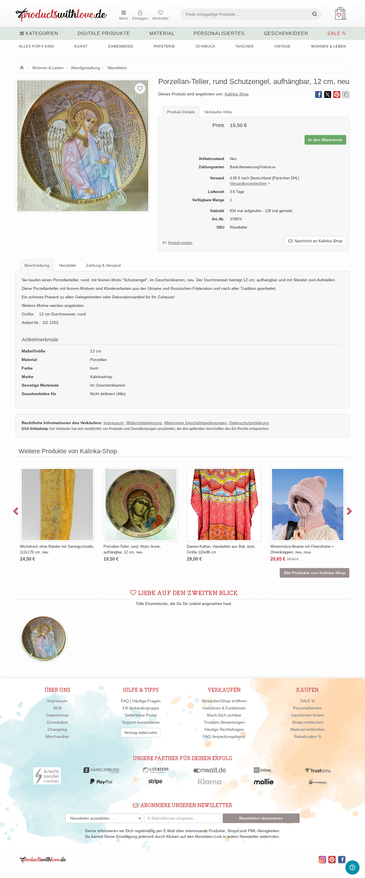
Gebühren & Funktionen (224, 708)
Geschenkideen (286, 33)
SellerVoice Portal (141, 715)
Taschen (245, 46)
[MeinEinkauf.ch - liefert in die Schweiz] (318, 783)
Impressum (57, 701)
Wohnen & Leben (328, 46)
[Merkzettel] (140, 88)
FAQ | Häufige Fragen (141, 701)
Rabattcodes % (307, 736)
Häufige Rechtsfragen (224, 729)
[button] (248, 183)
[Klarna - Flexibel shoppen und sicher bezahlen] (210, 783)
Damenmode (120, 46)
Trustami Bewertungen (224, 722)
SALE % (336, 33)
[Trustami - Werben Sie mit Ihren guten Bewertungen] (318, 771)
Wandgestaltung (85, 67)
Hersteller (67, 265)
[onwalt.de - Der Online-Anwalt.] (209, 771)
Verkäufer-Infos (218, 112)
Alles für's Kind (36, 46)
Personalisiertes (219, 33)
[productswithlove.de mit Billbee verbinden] (263, 771)
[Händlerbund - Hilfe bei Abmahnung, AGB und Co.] (101, 771)
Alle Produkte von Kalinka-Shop (314, 573)
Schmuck (205, 46)
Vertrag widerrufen (140, 732)
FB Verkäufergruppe (141, 708)
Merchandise (57, 736)
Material (162, 33)
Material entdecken (307, 729)
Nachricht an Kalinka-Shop (317, 241)
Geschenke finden (307, 715)
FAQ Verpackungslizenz (224, 736)
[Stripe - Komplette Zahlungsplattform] (155, 783)
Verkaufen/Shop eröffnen (224, 701)
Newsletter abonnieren (261, 818)
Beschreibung (37, 265)
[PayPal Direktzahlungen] (101, 783)
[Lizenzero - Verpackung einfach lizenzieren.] (155, 771)
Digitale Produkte (104, 33)
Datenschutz (57, 715)
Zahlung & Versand (103, 265)
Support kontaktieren (141, 722)
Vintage (282, 46)
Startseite (22, 67)
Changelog (57, 729)
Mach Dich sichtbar (224, 715)
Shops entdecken (307, 722)
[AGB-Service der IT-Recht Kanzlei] (47, 777)
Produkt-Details (181, 112)
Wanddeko (117, 67)
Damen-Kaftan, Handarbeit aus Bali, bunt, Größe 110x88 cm (221, 549)
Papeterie (164, 46)
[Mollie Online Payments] (263, 783)
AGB (57, 708)
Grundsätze (57, 722)
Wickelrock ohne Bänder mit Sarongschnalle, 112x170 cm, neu (57, 549)
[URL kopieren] (345, 94)
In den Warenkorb (325, 140)
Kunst (81, 46)
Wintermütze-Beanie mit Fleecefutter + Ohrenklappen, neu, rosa (302, 549)
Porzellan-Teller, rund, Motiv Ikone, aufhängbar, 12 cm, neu (132, 549)
